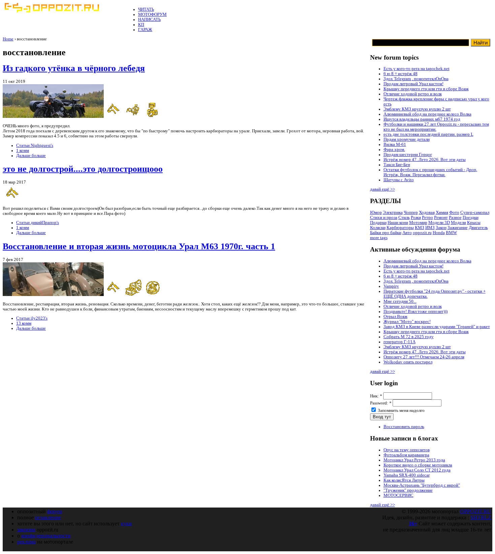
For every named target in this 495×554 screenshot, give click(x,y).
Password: (381, 403)
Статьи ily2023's (31, 318)
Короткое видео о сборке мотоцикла (418, 465)
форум (54, 511)
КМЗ (419, 227)
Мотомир (418, 222)
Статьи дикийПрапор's (37, 222)
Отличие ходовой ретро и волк (413, 94)
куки (126, 523)
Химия (442, 212)
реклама (26, 542)
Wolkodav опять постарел (408, 362)
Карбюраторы (400, 227)
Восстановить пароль (404, 426)
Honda (439, 232)
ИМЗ (430, 227)
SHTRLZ (480, 517)
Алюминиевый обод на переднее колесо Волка (427, 114)
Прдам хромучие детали (407, 139)
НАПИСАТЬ (149, 19)
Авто (407, 232)
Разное (455, 217)
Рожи (416, 217)
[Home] (51, 11)
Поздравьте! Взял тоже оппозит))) (416, 311)
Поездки (470, 217)
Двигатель (478, 227)
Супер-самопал (474, 212)
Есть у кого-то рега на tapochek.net (417, 68)
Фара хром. (394, 149)
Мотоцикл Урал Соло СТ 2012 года (417, 470)
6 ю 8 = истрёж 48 (401, 73)
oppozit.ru (422, 232)
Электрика (393, 212)
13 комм (23, 323)
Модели (458, 222)
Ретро (427, 217)
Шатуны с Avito (399, 179)
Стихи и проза (383, 217)
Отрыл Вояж (395, 316)
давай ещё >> (382, 189)
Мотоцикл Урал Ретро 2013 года (414, 460)
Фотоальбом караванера (406, 455)
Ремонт (441, 217)
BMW (451, 232)
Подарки (378, 222)
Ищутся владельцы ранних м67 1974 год (422, 119)
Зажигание (458, 227)
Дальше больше (31, 155)
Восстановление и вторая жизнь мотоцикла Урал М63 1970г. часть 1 (139, 246)
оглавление (48, 517)
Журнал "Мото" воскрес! (407, 321)
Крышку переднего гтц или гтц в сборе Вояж (426, 89)
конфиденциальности (46, 536)
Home (8, 39)
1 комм (22, 150)
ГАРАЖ (145, 29)
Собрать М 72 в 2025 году (409, 336)
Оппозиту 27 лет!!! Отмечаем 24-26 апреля (424, 357)
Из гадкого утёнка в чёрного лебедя (74, 68)
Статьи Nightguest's (34, 145)
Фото (454, 212)
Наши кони (398, 222)
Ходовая (427, 212)
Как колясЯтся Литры (404, 480)
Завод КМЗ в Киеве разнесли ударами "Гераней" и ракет (437, 326)
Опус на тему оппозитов (407, 450)
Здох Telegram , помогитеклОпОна (416, 78)
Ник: (376, 396)
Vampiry (391, 286)
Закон (441, 227)
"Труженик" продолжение (408, 490)
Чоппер (411, 212)
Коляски (378, 227)
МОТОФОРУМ (152, 14)
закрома (26, 529)
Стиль (404, 217)
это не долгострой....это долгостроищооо (83, 169)
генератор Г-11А (400, 341)
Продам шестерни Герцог (408, 154)
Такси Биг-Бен (397, 164)
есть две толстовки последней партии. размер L (428, 134)
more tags (379, 237)
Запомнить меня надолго (401, 410)
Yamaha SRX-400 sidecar (407, 475)
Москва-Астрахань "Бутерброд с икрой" (422, 485)
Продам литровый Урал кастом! (413, 84)
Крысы (474, 222)
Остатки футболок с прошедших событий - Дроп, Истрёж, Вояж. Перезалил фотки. (430, 172)
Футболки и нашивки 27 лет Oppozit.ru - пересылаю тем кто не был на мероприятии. (436, 127)
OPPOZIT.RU (475, 511)
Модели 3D (439, 222)
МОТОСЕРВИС (399, 495)
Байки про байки (385, 232)
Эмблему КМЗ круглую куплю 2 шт (417, 109)
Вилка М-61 (395, 144)
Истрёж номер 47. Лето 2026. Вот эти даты (425, 159)
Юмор (376, 212)
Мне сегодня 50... (400, 301)
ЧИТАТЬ (146, 9)
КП (141, 24)
